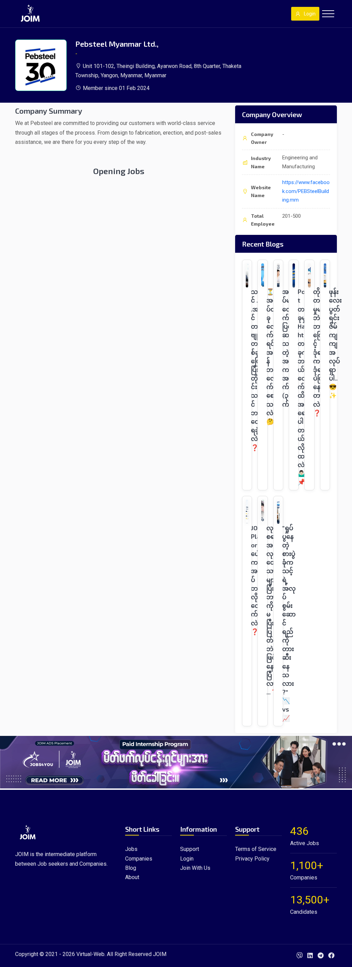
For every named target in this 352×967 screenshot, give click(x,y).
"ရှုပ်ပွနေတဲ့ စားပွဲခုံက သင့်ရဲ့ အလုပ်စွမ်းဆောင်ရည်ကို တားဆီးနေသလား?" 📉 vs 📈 (289, 623)
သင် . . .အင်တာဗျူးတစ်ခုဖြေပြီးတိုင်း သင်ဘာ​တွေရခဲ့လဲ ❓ (256, 369)
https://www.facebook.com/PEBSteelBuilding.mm (306, 191)
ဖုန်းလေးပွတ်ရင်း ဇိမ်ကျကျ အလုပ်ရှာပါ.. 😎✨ (335, 343)
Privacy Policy (252, 858)
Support (189, 849)
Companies (138, 858)
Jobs (131, 849)
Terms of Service (255, 849)
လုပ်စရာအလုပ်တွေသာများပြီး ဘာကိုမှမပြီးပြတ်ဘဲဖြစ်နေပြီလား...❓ (272, 610)
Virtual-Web (90, 954)
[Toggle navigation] (328, 14)
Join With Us (195, 868)
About (132, 877)
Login (310, 13)
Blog (130, 868)
